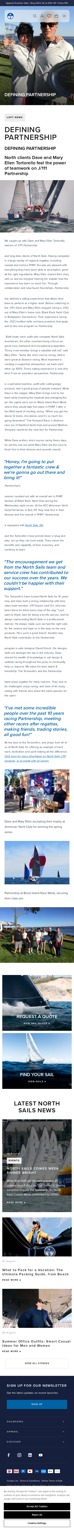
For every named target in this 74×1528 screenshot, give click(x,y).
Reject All (37, 1514)
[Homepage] (10, 16)
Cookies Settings (37, 1523)
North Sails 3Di (34, 525)
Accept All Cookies (37, 1506)
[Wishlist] (49, 16)
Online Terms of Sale (51, 1480)
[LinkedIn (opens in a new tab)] (30, 1455)
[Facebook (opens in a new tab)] (9, 1455)
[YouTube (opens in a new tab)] (41, 1455)
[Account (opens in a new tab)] (42, 16)
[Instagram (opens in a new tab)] (19, 1455)
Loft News (15, 117)
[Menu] (64, 16)
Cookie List (12, 1480)
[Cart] (56, 16)
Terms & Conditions (30, 1480)
